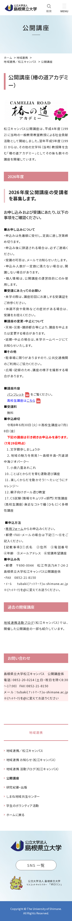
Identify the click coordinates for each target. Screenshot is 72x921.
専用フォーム (15, 528)
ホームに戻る (15, 814)
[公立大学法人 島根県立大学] (21, 7)
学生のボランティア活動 (22, 805)
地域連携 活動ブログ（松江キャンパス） (32, 769)
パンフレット (15, 394)
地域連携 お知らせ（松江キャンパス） (31, 759)
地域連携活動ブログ (19, 622)
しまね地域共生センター (23, 796)
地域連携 (36, 732)
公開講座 (12, 778)
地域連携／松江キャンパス (24, 750)
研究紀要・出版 (16, 787)
